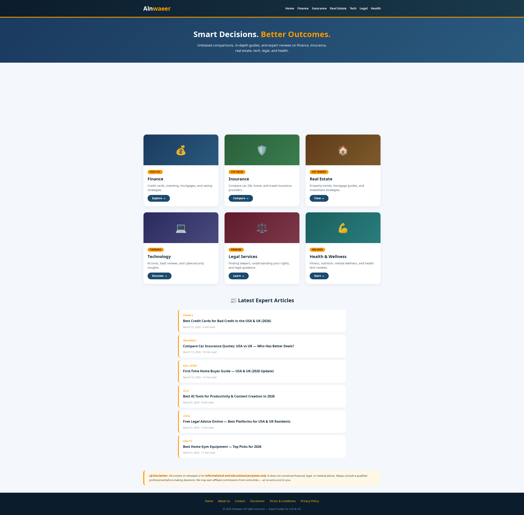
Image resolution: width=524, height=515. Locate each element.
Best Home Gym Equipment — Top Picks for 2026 (222, 446)
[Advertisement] (262, 93)
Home (289, 8)
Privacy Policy (310, 501)
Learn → (238, 276)
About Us (224, 501)
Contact (240, 501)
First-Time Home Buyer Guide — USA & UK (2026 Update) (228, 371)
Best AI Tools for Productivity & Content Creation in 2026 (229, 396)
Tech (353, 8)
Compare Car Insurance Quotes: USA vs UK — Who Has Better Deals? (238, 346)
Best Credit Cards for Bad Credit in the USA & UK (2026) (227, 321)
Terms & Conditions (283, 501)
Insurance (319, 8)
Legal (364, 8)
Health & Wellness (328, 256)
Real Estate (338, 8)
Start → (319, 276)
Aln (157, 8)
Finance (303, 8)
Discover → (159, 276)
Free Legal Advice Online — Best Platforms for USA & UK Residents (236, 421)
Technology (159, 256)
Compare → (240, 198)
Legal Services (243, 256)
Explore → (158, 198)
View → (319, 198)
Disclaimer (257, 501)
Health (376, 8)
